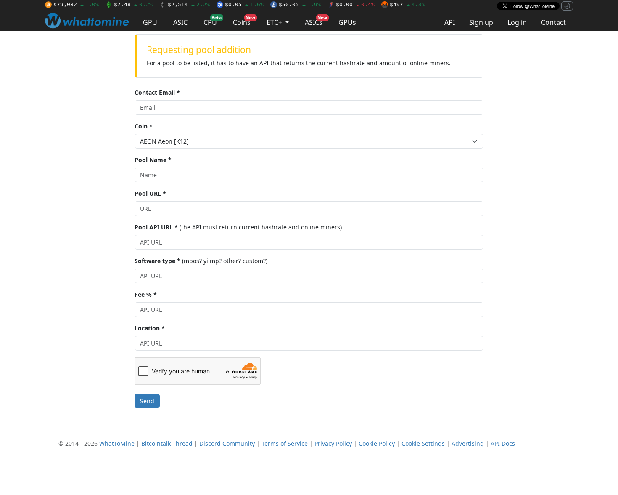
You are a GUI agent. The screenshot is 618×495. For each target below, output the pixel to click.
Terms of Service (284, 443)
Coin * (144, 126)
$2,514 (189, 4)
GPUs (347, 22)
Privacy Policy (333, 443)
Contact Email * (157, 92)
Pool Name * (153, 160)
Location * (150, 328)
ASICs (316, 21)
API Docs (503, 443)
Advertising (468, 443)
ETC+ (275, 22)
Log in (517, 22)
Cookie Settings (423, 443)
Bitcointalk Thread (167, 443)
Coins (244, 21)
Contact (553, 22)
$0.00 (355, 4)
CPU (212, 21)
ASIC (180, 22)
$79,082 (76, 4)
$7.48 (133, 4)
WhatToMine (117, 443)
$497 (407, 4)
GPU (150, 22)
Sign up (481, 22)
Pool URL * (150, 193)
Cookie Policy (377, 443)
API (449, 22)
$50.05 (300, 4)
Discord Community (227, 443)
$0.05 (244, 4)
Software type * (157, 261)
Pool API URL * (156, 227)
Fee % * (146, 294)
